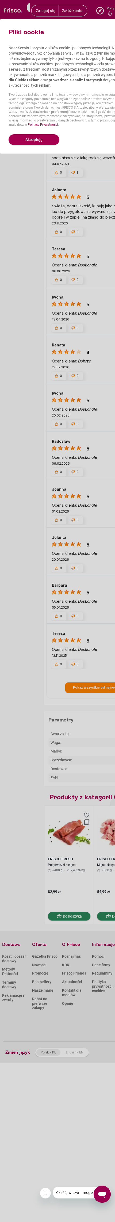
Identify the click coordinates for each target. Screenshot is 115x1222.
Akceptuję (34, 140)
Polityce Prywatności (43, 125)
